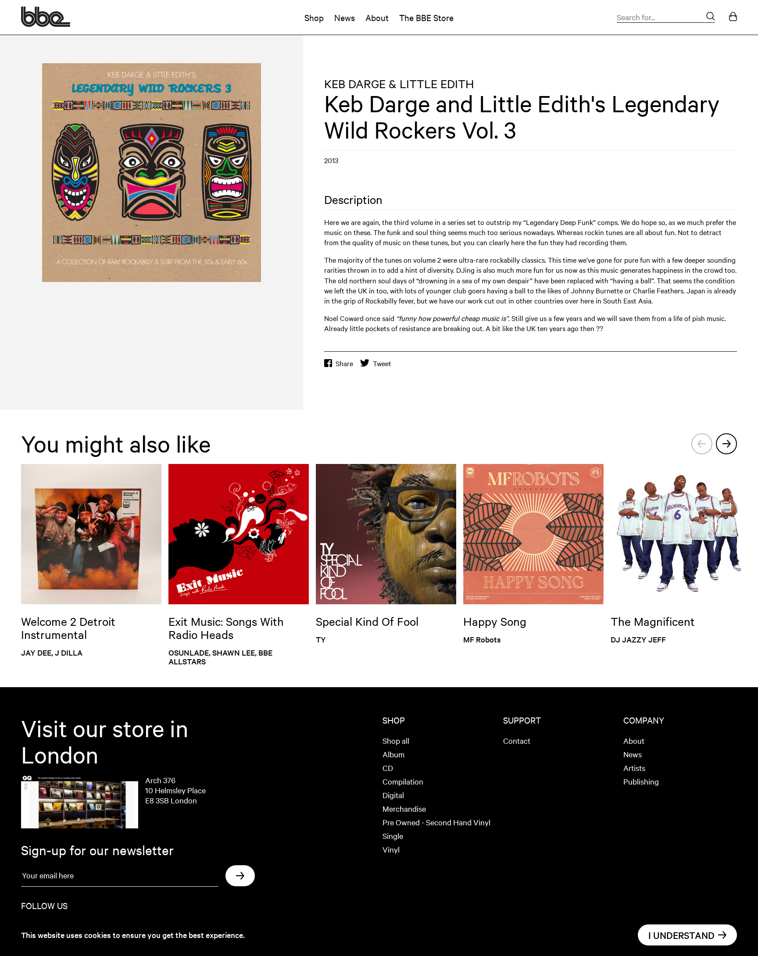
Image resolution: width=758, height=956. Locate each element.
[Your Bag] (733, 17)
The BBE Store (426, 17)
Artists (634, 768)
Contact (516, 740)
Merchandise (404, 808)
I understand (681, 935)
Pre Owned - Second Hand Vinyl (436, 822)
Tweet (382, 363)
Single (393, 836)
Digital (393, 795)
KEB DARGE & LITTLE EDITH (399, 83)
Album (393, 754)
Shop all (396, 740)
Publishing (641, 781)
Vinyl (391, 849)
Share (344, 363)
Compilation (403, 781)
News (344, 17)
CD (388, 768)
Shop (314, 17)
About (377, 17)
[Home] (45, 24)
